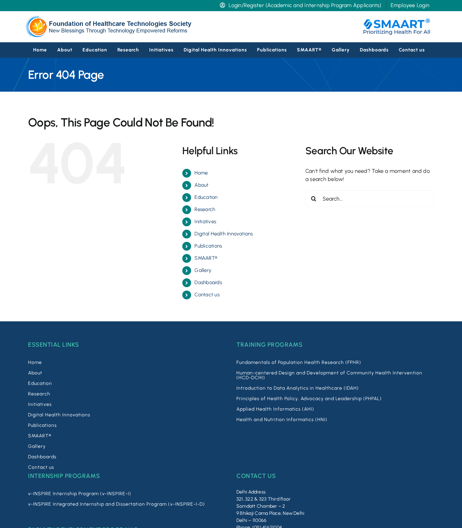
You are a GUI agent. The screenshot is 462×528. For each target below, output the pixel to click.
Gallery (202, 270)
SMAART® (205, 258)
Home (201, 173)
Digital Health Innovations (223, 234)
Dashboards (208, 282)
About (201, 185)
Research (204, 209)
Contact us (206, 295)
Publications (208, 246)
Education (205, 197)
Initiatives (205, 222)
